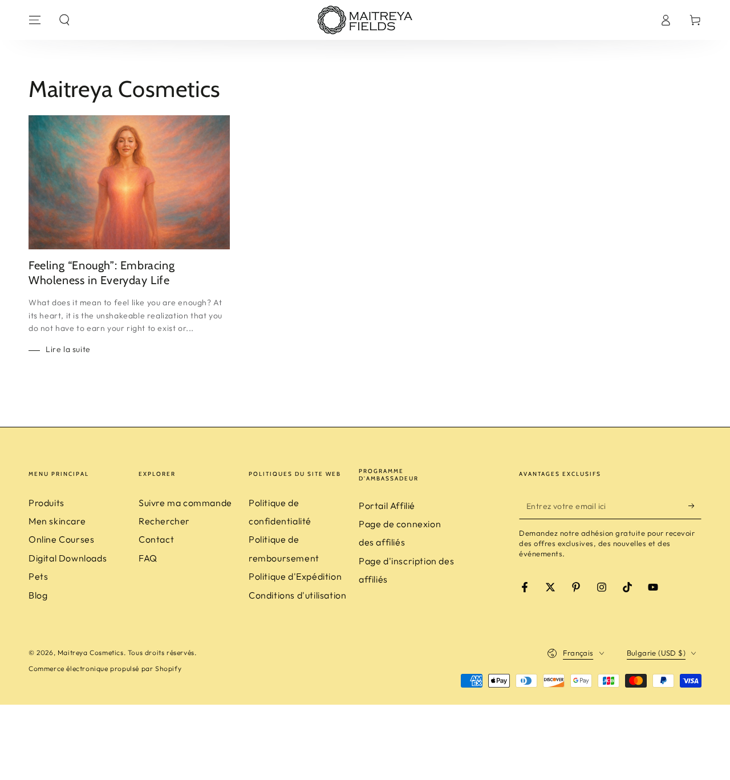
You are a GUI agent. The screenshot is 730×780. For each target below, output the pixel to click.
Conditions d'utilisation (297, 595)
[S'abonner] (694, 506)
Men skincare (57, 521)
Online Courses (61, 539)
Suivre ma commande (185, 502)
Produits (46, 502)
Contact (156, 539)
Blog (38, 595)
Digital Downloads (68, 558)
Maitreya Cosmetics (91, 652)
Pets (38, 576)
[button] (64, 20)
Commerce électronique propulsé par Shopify (105, 668)
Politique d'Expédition (295, 576)
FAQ (148, 558)
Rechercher (164, 521)
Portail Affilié (387, 505)
